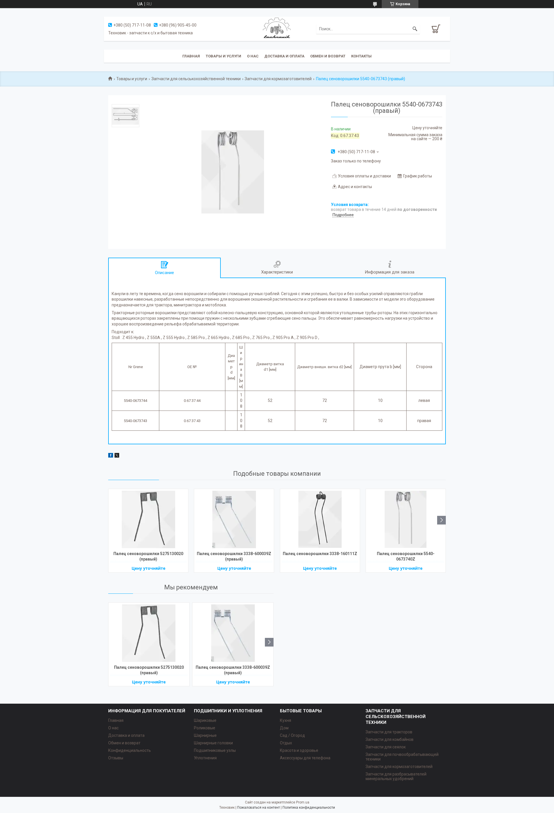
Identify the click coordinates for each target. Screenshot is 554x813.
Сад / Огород (292, 735)
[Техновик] (277, 28)
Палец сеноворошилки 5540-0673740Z (406, 556)
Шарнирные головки (213, 743)
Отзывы (115, 758)
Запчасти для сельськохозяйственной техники (196, 78)
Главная (191, 56)
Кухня (285, 720)
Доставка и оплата (284, 56)
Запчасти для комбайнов (389, 739)
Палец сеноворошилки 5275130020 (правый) (148, 556)
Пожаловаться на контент (258, 807)
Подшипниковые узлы (215, 750)
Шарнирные (205, 735)
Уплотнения (205, 758)
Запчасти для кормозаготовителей (278, 78)
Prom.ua (302, 802)
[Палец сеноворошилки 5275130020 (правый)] (148, 519)
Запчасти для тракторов (389, 732)
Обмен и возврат (327, 56)
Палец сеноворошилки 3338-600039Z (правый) (234, 556)
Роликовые (204, 728)
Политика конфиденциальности (308, 807)
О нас (253, 56)
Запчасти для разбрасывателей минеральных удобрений (396, 776)
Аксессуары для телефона (305, 758)
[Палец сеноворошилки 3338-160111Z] (320, 519)
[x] (117, 456)
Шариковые (205, 720)
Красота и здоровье (299, 750)
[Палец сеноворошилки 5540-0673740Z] (405, 519)
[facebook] (110, 456)
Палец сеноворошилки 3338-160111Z (320, 553)
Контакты (361, 56)
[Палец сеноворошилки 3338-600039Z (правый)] (234, 519)
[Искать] (415, 28)
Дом (284, 728)
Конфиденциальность (129, 750)
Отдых (286, 743)
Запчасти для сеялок (386, 747)
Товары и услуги (223, 56)
